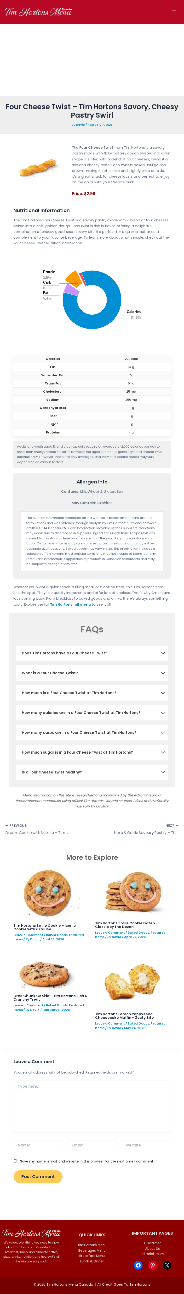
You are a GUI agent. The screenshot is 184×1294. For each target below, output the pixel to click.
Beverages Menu (91, 1250)
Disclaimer (152, 1243)
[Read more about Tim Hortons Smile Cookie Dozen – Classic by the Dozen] (132, 892)
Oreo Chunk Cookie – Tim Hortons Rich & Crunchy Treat (50, 997)
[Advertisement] (92, 59)
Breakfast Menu (92, 1256)
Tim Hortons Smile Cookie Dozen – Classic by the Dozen (126, 925)
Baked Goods (57, 935)
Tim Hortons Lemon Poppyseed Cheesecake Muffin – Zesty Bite (124, 1016)
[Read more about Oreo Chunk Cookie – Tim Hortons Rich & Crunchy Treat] (44, 970)
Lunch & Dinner (92, 1261)
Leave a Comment (28, 935)
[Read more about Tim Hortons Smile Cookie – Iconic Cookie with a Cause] (48, 893)
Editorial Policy (152, 1254)
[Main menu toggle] (174, 12)
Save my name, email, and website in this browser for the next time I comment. (87, 1161)
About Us (152, 1248)
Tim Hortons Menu (91, 1245)
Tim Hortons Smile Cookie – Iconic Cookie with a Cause (44, 927)
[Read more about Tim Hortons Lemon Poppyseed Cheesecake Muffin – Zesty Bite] (133, 979)
